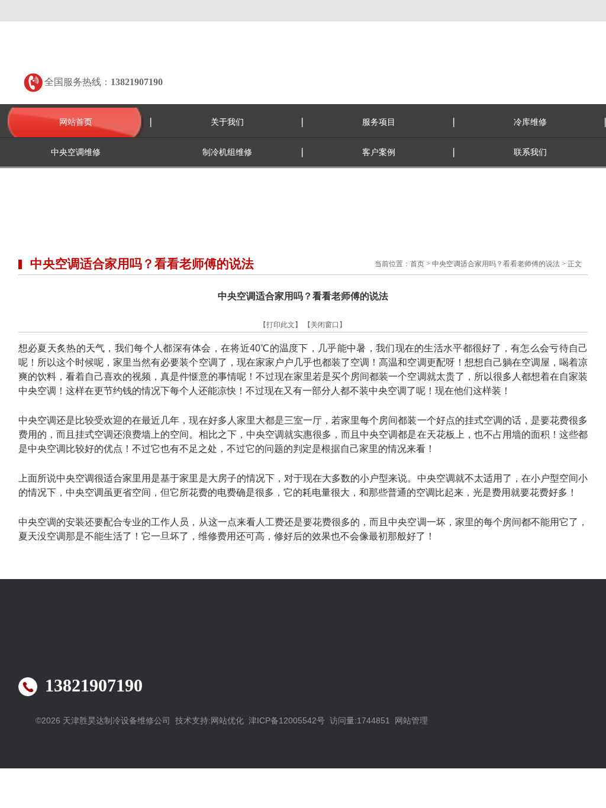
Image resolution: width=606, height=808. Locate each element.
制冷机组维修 (227, 152)
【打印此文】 (280, 325)
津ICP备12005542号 (287, 720)
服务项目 (378, 122)
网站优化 (227, 720)
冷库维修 (530, 122)
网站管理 (411, 720)
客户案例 (378, 152)
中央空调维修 (76, 152)
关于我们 (227, 122)
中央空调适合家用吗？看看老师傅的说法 (496, 264)
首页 (417, 264)
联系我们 (530, 152)
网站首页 (75, 122)
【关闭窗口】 (325, 325)
